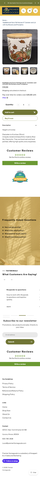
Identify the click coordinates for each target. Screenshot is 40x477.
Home (4, 20)
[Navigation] (35, 10)
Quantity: (9, 104)
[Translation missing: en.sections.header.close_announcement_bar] (38, 3)
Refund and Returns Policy (12, 391)
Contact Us (6, 418)
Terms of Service (8, 387)
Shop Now (6, 410)
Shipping (5, 90)
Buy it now (9, 118)
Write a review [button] (20, 163)
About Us (6, 414)
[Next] (35, 3)
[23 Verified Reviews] (20, 186)
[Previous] (5, 3)
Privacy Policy (7, 383)
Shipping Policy (8, 394)
